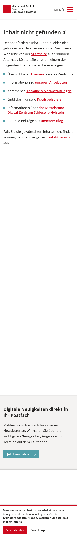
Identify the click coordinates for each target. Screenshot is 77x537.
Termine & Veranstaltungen (48, 91)
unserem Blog (52, 120)
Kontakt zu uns (58, 137)
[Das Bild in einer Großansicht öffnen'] (18, 491)
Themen (37, 74)
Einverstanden (15, 530)
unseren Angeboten (51, 82)
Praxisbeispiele (49, 99)
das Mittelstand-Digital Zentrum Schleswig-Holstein (36, 110)
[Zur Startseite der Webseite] (19, 9)
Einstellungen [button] (39, 530)
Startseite (39, 54)
